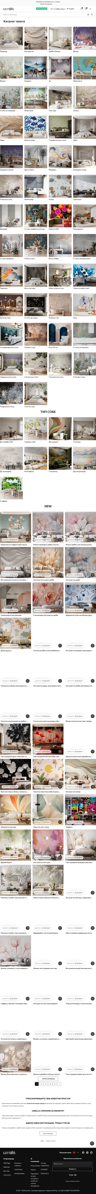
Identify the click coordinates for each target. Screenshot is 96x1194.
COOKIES (44, 1169)
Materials (6, 1167)
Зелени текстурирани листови (45, 968)
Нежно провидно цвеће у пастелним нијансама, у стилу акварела (47, 545)
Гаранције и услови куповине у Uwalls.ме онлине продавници (35, 1180)
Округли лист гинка (41, 827)
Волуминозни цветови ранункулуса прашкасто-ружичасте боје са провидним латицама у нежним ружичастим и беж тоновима (79, 968)
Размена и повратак (17, 1164)
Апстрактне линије (73, 792)
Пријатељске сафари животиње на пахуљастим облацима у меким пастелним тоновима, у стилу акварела (14, 545)
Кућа (42, 1141)
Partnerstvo (45, 1173)
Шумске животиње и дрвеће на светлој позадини (79, 756)
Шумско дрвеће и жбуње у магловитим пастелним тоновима (47, 1074)
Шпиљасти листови (8, 827)
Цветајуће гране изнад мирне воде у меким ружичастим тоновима (79, 1039)
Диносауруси (6, 650)
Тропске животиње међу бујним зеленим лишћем (47, 792)
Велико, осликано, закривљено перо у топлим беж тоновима (47, 1039)
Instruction (7, 1175)
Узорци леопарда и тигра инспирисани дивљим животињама (79, 1003)
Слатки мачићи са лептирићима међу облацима (47, 650)
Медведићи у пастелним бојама (45, 933)
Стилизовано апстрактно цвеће (45, 615)
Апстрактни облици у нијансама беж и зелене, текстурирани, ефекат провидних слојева (79, 898)
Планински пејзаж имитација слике (14, 686)
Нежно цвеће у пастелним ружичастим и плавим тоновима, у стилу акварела (79, 545)
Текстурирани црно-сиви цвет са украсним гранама (14, 756)
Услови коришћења (45, 1164)
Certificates (18, 1169)
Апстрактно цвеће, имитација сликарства (79, 686)
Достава (6, 1171)
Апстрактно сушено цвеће (43, 580)
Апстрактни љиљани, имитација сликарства (79, 650)
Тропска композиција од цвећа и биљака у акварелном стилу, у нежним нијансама (14, 721)
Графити (69, 827)
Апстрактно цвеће (73, 580)
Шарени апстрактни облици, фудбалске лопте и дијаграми (79, 615)
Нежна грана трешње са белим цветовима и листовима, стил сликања (47, 898)
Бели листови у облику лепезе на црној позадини (14, 792)
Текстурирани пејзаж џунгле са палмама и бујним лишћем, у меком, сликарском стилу (79, 1074)
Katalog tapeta (19, 1173)
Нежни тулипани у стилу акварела (14, 968)
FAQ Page (6, 1163)
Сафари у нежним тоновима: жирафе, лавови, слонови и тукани (14, 1003)
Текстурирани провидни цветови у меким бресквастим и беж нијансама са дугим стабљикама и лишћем (79, 862)
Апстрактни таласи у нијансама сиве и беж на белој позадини (14, 1039)
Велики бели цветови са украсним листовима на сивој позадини (14, 1074)
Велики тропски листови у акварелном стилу (79, 721)
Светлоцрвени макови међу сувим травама (47, 756)
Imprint (33, 1170)
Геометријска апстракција (11, 615)
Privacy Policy (35, 1166)
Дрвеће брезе (6, 862)
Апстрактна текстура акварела (45, 1003)
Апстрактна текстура (41, 862)
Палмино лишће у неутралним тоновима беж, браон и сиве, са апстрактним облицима (14, 898)
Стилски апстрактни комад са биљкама (47, 721)
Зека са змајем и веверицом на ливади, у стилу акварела (79, 933)
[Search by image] (88, 14)
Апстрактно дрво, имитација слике (47, 686)
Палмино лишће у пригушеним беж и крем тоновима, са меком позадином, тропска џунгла (14, 933)
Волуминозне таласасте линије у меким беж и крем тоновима (14, 580)
